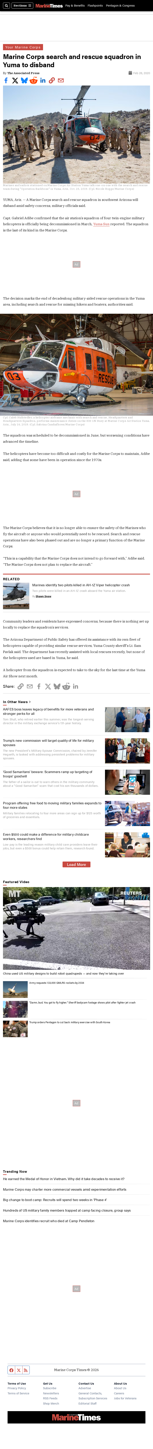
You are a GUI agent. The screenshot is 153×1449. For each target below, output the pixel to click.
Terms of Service (18, 1393)
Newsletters (51, 1393)
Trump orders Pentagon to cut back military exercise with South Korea (69, 1022)
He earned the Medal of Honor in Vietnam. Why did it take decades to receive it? (63, 1178)
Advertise (84, 1388)
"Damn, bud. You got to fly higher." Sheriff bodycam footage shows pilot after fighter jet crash (82, 1002)
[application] (76, 928)
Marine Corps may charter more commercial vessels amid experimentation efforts (64, 1189)
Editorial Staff (87, 1403)
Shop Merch (51, 1403)
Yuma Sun (101, 224)
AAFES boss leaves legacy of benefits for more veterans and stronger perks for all (48, 711)
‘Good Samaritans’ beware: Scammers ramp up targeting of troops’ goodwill (47, 773)
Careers (119, 1393)
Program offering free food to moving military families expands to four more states (52, 805)
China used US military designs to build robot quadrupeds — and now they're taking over (63, 973)
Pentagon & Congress (120, 5)
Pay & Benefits (75, 5)
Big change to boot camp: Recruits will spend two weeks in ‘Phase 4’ (55, 1199)
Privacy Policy (17, 1388)
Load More (76, 864)
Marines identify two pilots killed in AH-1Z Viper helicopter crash (81, 584)
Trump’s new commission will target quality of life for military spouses (48, 742)
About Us (120, 1388)
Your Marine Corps (23, 47)
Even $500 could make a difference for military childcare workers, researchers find (46, 836)
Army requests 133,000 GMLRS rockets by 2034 (56, 983)
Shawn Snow (43, 596)
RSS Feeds (50, 1398)
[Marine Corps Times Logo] (49, 6)
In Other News (15, 701)
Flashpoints (95, 5)
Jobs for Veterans (125, 1398)
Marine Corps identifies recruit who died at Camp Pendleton (48, 1220)
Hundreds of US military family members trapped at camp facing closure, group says (67, 1210)
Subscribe (49, 1388)
